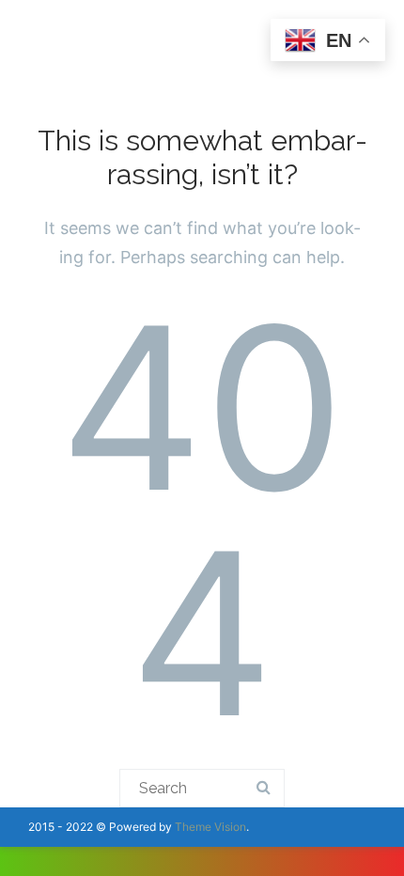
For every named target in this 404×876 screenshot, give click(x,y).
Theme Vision (210, 827)
